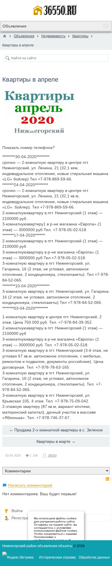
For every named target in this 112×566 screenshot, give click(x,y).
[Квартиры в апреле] (39, 112)
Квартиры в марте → (56, 441)
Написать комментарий (30, 485)
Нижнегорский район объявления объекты (37, 546)
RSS (107, 479)
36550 (52, 455)
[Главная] (4, 36)
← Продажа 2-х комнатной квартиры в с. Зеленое (56, 430)
